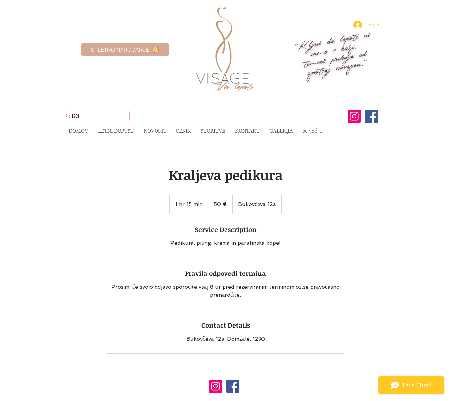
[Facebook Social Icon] (371, 116)
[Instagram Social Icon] (354, 116)
